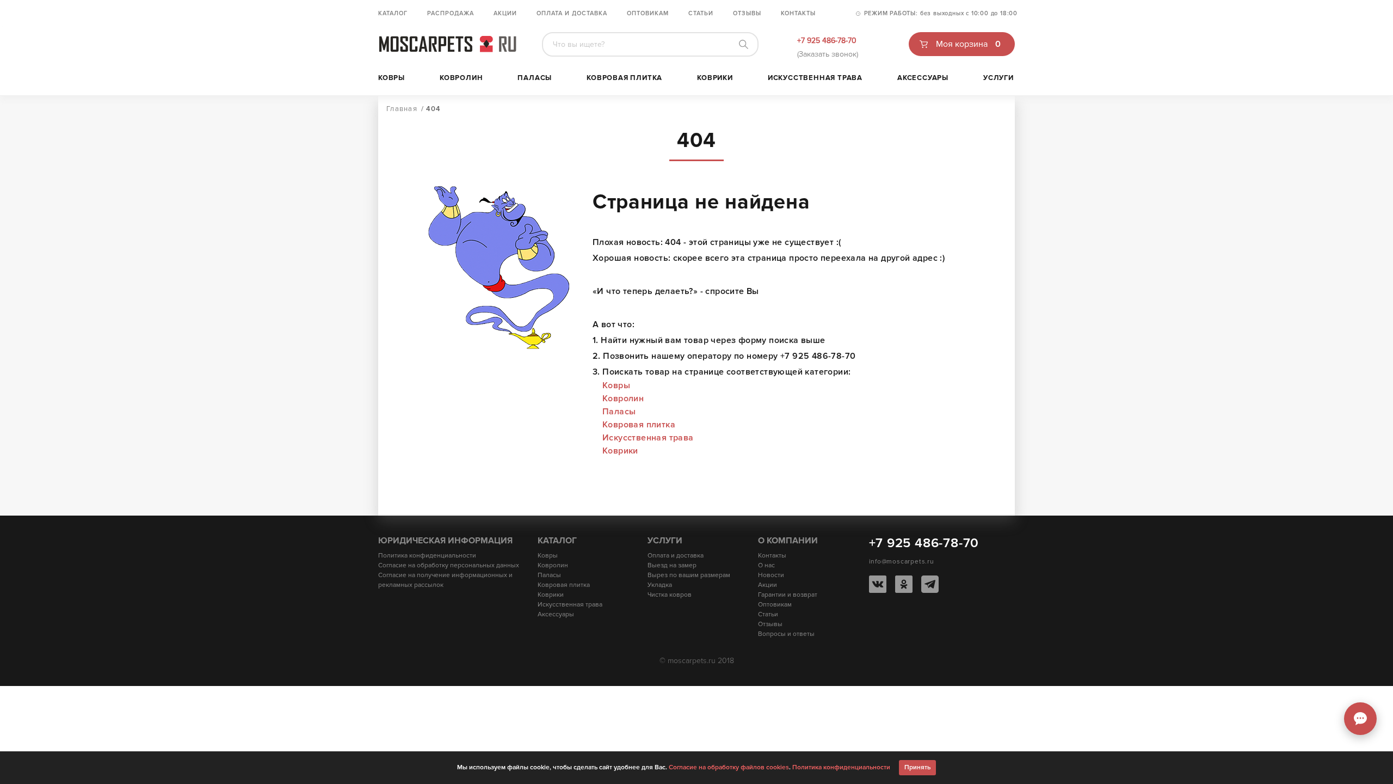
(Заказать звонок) (827, 54)
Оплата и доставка (572, 13)
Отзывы (747, 13)
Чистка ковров (670, 595)
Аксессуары (922, 78)
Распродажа (450, 13)
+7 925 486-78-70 (826, 40)
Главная (401, 109)
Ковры (391, 78)
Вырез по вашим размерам (689, 575)
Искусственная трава (815, 78)
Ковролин (461, 78)
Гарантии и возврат (787, 595)
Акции (505, 13)
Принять (917, 767)
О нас (766, 565)
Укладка (660, 585)
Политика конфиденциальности (427, 556)
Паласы (534, 78)
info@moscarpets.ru (901, 562)
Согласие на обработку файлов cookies (729, 767)
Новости (771, 575)
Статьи (700, 13)
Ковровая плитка (624, 78)
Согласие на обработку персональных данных (448, 565)
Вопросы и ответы (786, 634)
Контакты (798, 13)
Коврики (715, 78)
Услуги (998, 78)
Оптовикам (648, 13)
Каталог (393, 13)
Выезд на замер (672, 565)
